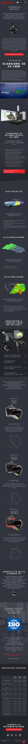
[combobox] (19, 2)
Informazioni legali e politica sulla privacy (20, 740)
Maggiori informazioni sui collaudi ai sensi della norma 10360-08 (14, 654)
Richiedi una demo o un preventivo (14, 54)
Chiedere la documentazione (14, 729)
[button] (14, 356)
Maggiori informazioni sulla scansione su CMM (11, 171)
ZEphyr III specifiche (14, 658)
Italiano (20, 2)
